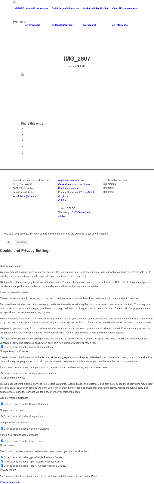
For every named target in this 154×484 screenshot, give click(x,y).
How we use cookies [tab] (11, 266)
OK (8, 241)
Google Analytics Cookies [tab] (14, 351)
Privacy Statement (10, 482)
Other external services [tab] (12, 377)
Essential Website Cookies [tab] (14, 292)
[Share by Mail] (26, 153)
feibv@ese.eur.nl (29, 196)
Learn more (22, 241)
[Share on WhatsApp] (26, 146)
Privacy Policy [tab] (8, 469)
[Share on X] (26, 134)
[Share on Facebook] (26, 128)
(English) (63, 196)
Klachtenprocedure (68, 188)
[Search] (16, 25)
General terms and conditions (74, 184)
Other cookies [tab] (7, 445)
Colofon (62, 200)
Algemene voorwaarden (71, 180)
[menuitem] (18, 8)
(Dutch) (91, 192)
